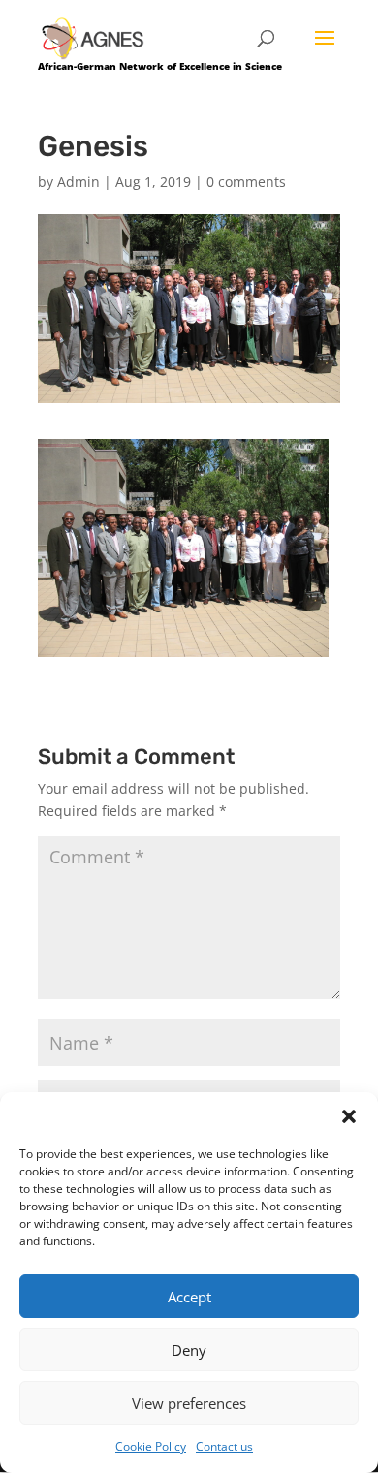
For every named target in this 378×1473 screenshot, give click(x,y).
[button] (349, 1116)
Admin (78, 181)
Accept (189, 1296)
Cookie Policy (150, 1446)
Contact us (224, 1446)
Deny (189, 1350)
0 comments (246, 181)
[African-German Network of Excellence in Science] (93, 37)
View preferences (189, 1403)
